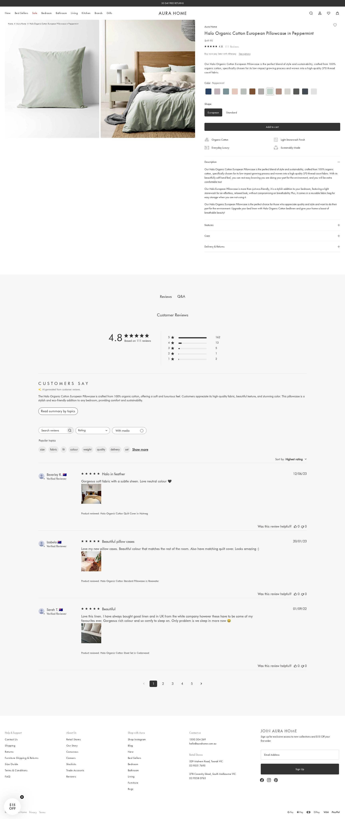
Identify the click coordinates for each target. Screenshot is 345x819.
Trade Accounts (75, 770)
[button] (12, 806)
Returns (9, 751)
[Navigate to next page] (201, 684)
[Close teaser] (22, 797)
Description (210, 162)
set (127, 449)
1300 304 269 (197, 739)
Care (207, 236)
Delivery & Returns (214, 246)
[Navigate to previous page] (144, 684)
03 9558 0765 (197, 778)
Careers (71, 758)
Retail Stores (73, 739)
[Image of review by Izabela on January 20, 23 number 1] (91, 561)
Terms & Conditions (16, 770)
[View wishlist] (328, 13)
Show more (140, 449)
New (131, 751)
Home (10, 24)
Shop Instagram (137, 739)
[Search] (311, 13)
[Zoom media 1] (52, 79)
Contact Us (11, 739)
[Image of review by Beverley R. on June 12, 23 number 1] (91, 494)
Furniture (133, 782)
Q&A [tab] (181, 296)
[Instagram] (269, 780)
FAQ (7, 776)
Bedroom (133, 764)
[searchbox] (52, 430)
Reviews (71, 776)
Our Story (72, 745)
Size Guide (11, 764)
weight (87, 449)
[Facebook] (262, 780)
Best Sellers (134, 758)
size (42, 449)
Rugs (130, 789)
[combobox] (92, 430)
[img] (205, 46)
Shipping (10, 745)
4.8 (221, 46)
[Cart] (337, 13)
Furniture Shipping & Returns (21, 758)
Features (208, 225)
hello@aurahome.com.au (202, 743)
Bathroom (133, 770)
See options (244, 53)
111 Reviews (232, 46)
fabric (53, 449)
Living (131, 776)
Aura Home (21, 24)
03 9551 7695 (197, 765)
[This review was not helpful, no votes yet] (302, 526)
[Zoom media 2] (148, 79)
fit (63, 449)
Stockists (71, 764)
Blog (130, 745)
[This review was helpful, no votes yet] (295, 526)
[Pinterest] (276, 780)
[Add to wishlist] (335, 25)
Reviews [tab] (166, 296)
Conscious (72, 751)
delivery (115, 449)
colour (74, 449)
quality (101, 449)
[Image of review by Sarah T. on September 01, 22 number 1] (91, 633)
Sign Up (299, 769)
